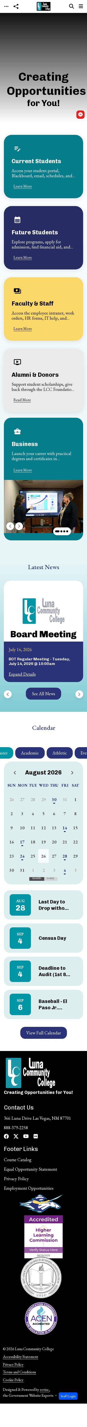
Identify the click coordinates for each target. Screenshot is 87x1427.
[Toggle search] (71, 6)
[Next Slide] (19, 526)
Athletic (59, 753)
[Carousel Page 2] (61, 531)
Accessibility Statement (20, 1356)
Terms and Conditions (19, 1372)
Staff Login (68, 1396)
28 (64, 856)
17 (22, 842)
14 (64, 828)
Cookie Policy (13, 1379)
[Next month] (72, 773)
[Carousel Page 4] (67, 531)
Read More (22, 399)
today (50, 878)
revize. (44, 1389)
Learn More (23, 186)
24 (22, 856)
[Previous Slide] (10, 526)
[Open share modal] (16, 6)
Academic (30, 753)
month (36, 878)
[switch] (80, 114)
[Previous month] (15, 773)
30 (54, 799)
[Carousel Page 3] (64, 531)
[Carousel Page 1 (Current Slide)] (57, 531)
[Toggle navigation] (6, 6)
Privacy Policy (13, 1364)
